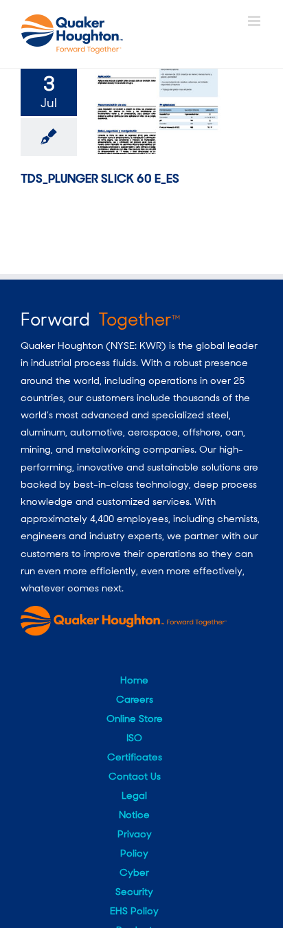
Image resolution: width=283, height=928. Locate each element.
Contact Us (135, 776)
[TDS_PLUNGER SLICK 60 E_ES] (156, 111)
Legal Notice (134, 805)
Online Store (134, 718)
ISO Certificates (134, 747)
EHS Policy (134, 911)
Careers (134, 699)
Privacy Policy (134, 843)
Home (134, 680)
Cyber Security (134, 882)
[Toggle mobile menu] (255, 21)
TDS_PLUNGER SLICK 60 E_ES (100, 178)
